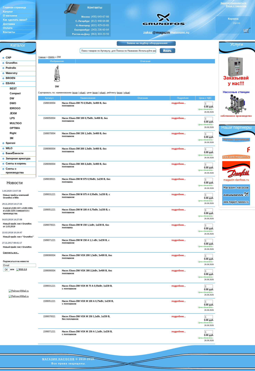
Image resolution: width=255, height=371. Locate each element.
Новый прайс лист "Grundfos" (18, 237)
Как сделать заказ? (15, 19)
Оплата (7, 28)
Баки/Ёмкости (14, 153)
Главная (42, 57)
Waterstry (11, 73)
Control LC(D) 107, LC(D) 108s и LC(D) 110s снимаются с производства (18, 211)
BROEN (10, 78)
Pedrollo (11, 67)
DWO (13, 103)
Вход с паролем (236, 6)
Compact (15, 93)
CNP (8, 57)
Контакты (9, 32)
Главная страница (14, 7)
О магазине (10, 15)
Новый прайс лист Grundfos (17, 247)
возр (75, 92)
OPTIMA (15, 128)
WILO (9, 148)
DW (12, 98)
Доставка (9, 24)
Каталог (8, 11)
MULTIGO (16, 123)
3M (11, 138)
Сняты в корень (16, 163)
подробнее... (179, 103)
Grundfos (11, 62)
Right (13, 133)
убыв (82, 92)
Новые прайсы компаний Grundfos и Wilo (16, 196)
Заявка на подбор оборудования (147, 43)
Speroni (10, 142)
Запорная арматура (18, 158)
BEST (13, 88)
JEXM (13, 113)
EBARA (10, 83)
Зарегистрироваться (233, 3)
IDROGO (15, 108)
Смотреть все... (11, 253)
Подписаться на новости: (16, 261)
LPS (12, 118)
